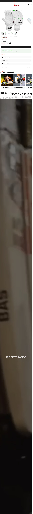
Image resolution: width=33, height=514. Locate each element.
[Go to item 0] (2, 33)
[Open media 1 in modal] (22, 10)
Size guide (3, 54)
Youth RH (3, 43)
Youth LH (8, 43)
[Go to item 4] (12, 33)
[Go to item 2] (5, 33)
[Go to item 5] (15, 33)
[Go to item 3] (9, 33)
